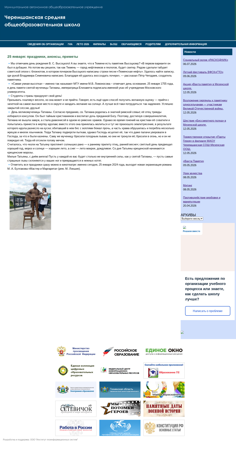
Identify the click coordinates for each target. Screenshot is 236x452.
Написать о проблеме (208, 311)
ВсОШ (113, 44)
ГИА (70, 44)
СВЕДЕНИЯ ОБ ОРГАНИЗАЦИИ (45, 44)
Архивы (188, 215)
